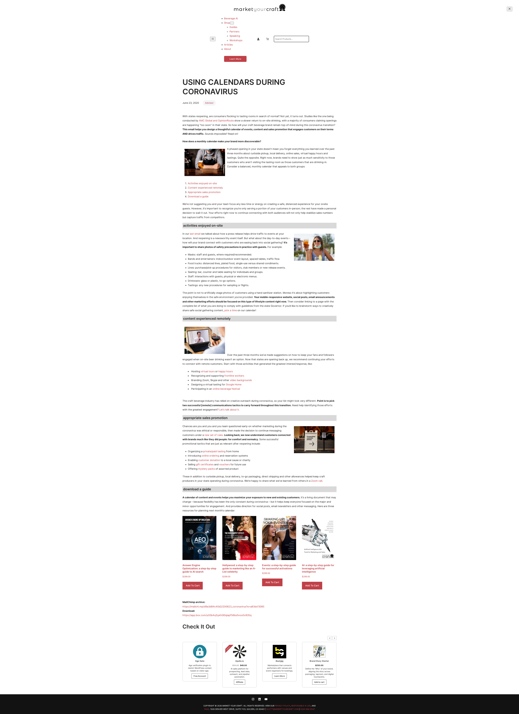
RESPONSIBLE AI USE (301, 706)
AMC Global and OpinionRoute (216, 120)
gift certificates (205, 464)
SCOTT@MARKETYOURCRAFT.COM (283, 709)
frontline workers (234, 375)
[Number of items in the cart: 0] (268, 39)
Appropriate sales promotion (204, 192)
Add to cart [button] (192, 585)
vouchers (224, 464)
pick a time (230, 310)
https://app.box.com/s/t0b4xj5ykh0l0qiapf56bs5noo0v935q (217, 615)
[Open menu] (212, 39)
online (216, 388)
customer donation (209, 460)
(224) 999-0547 (307, 709)
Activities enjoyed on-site (202, 183)
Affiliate (199, 682)
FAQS (206, 709)
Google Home (233, 384)
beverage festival (230, 388)
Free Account (319, 679)
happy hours (225, 371)
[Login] (258, 39)
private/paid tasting (214, 451)
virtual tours (208, 371)
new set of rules (213, 435)
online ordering (210, 455)
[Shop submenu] (232, 23)
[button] (334, 638)
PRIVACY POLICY (282, 706)
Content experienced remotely (205, 187)
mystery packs (206, 468)
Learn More (235, 59)
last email (195, 233)
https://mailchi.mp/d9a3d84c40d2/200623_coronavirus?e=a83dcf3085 (223, 606)
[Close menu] (509, 9)
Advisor (209, 102)
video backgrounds (241, 380)
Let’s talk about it (229, 409)
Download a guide (198, 196)
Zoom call (316, 480)
